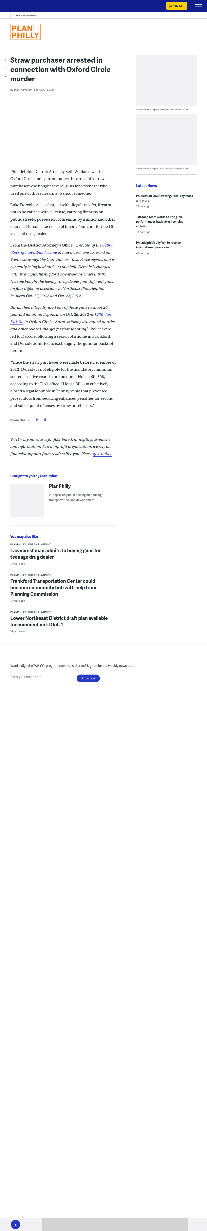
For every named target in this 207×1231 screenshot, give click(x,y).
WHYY (15, 6)
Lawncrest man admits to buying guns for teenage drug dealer (55, 553)
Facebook (29, 419)
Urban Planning (25, 15)
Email (45, 419)
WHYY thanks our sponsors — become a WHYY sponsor (162, 109)
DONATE (177, 6)
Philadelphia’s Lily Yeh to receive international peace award (158, 244)
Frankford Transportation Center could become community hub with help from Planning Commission (53, 587)
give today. (102, 453)
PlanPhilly (60, 486)
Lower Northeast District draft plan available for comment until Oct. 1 (59, 621)
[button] (15, 1224)
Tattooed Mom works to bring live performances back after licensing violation (159, 221)
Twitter (37, 419)
